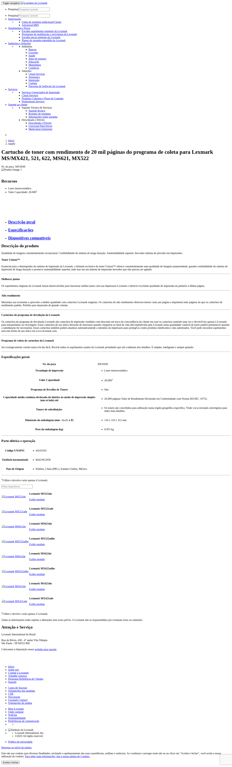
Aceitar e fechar (10, 762)
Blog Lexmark (16, 708)
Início (11, 140)
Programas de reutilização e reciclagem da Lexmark (49, 34)
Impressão (34, 80)
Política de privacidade (20, 741)
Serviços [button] (12, 89)
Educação (34, 61)
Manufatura (35, 64)
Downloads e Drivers (40, 122)
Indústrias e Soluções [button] (19, 43)
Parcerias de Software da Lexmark (47, 86)
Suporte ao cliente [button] (17, 104)
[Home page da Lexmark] (34, 3)
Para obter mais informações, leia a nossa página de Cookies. (57, 756)
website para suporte (46, 649)
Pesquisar (13, 9)
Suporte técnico (37, 110)
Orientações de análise (20, 703)
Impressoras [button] (14, 19)
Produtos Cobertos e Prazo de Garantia (42, 98)
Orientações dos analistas (21, 690)
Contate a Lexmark (18, 672)
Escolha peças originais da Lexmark (41, 37)
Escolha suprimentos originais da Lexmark (44, 31)
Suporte (12, 682)
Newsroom (14, 696)
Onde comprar (16, 711)
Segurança (34, 77)
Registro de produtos (40, 113)
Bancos (33, 49)
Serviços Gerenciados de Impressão (41, 92)
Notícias (12, 714)
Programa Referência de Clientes (25, 678)
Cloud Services (37, 74)
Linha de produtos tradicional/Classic (41, 22)
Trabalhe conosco (17, 675)
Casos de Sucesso (17, 687)
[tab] (119, 222)
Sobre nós (13, 669)
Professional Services (33, 101)
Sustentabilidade (17, 718)
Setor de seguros (37, 58)
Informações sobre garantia (43, 116)
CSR (10, 693)
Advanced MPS (30, 25)
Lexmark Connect (18, 700)
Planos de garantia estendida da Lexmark (44, 40)
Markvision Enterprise (40, 129)
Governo (33, 52)
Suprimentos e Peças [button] (19, 28)
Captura (33, 83)
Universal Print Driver (40, 126)
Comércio (34, 67)
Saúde (32, 55)
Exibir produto (37, 499)
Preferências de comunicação (23, 721)
